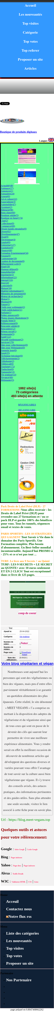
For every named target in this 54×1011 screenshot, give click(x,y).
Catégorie (30, 32)
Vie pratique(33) (8, 374)
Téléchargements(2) (10, 358)
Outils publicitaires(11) (11, 310)
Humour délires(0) (9, 269)
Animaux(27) (7, 188)
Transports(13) (8, 372)
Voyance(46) (7, 377)
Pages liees (17, 866)
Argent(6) (5, 196)
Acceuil (12, 901)
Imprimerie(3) (7, 274)
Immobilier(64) (8, 272)
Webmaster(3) (7, 380)
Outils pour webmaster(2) (13, 307)
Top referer (30, 50)
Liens (36, 882)
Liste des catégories (22, 933)
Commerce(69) (8, 226)
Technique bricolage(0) (12, 356)
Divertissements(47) (10, 234)
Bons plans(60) (8, 212)
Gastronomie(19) (9, 258)
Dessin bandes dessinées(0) (14, 229)
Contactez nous (19, 909)
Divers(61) (6, 231)
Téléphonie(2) (7, 361)
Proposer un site (30, 59)
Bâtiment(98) (7, 210)
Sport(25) (5, 353)
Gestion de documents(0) (12, 261)
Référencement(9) (9, 323)
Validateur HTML (19, 882)
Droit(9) (4, 237)
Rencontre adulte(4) (10, 326)
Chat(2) (4, 220)
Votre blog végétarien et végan (27, 663)
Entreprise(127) (8, 245)
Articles (30, 68)
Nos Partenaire (19, 980)
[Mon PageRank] (25, 654)
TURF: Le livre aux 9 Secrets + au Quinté (25, 561)
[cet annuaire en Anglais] (51, 141)
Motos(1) (5, 299)
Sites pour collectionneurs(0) (14, 345)
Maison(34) (6, 288)
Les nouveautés (30, 14)
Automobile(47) (8, 204)
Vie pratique (25, 637)
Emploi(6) (5, 242)
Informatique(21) (9, 277)
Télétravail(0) (7, 364)
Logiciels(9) (6, 285)
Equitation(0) (7, 247)
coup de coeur (27, 613)
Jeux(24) (5, 283)
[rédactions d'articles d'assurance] (27, 183)
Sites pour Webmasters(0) (13, 347)
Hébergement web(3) (11, 264)
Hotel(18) (5, 266)
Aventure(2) (6, 207)
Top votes (30, 41)
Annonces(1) (7, 191)
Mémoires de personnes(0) (13, 293)
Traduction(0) (7, 369)
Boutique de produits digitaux (18, 131)
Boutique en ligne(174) (12, 218)
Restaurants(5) (7, 334)
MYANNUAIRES (27, 404)
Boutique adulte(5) (9, 215)
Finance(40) (6, 250)
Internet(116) (7, 280)
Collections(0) (7, 223)
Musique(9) (6, 301)
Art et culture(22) (9, 199)
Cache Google (32, 849)
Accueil (30, 5)
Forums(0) (6, 256)
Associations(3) (8, 202)
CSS (30, 882)
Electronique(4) (8, 239)
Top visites (30, 23)
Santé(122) (6, 337)
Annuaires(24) (7, 193)
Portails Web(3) (8, 320)
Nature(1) (5, 304)
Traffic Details (18, 874)
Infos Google (19, 849)
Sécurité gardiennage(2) (12, 339)
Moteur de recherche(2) (12, 296)
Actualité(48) (7, 185)
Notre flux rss (20, 916)
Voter (24, 643)
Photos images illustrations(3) (14, 318)
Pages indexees (16, 858)
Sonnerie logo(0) (9, 350)
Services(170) (7, 342)
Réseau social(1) (8, 331)
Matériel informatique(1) (12, 291)
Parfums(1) (6, 312)
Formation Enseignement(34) (14, 253)
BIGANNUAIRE (27, 410)
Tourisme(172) (8, 366)
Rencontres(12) (8, 328)
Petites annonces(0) (10, 315)
